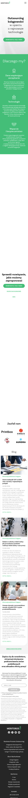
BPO (14, 297)
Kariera (14, 779)
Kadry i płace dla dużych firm (14, 747)
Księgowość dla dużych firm (14, 744)
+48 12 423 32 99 (14, 794)
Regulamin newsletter (14, 786)
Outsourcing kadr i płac (14, 767)
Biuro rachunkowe (14, 291)
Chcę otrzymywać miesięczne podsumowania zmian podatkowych (14, 693)
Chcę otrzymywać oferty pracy (10, 696)
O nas (14, 777)
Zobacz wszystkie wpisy (14, 649)
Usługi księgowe (14, 760)
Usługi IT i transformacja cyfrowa (14, 751)
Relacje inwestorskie (14, 782)
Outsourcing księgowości (14, 764)
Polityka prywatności (14, 784)
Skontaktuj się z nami (14, 39)
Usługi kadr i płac (14, 762)
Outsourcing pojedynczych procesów (14, 749)
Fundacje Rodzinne (14, 769)
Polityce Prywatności (9, 718)
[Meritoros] (5, 3)
